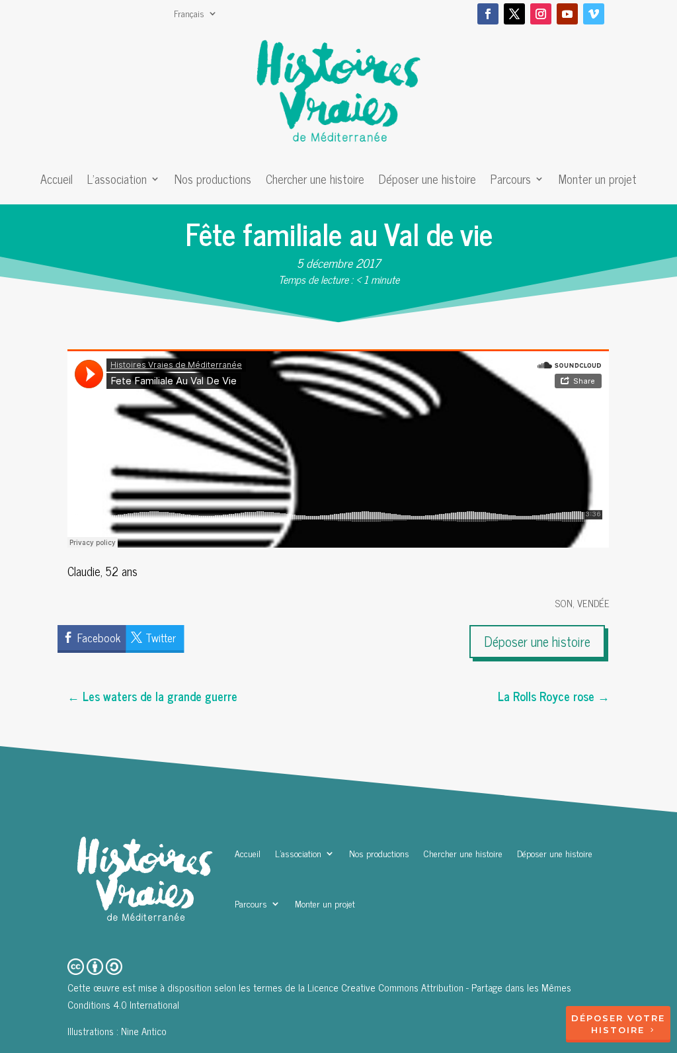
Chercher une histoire (315, 181)
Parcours (511, 181)
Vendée (593, 603)
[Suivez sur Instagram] (540, 13)
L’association (117, 181)
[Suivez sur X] (514, 13)
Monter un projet (598, 181)
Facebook (98, 637)
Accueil (56, 181)
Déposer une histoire (427, 181)
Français (189, 15)
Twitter (160, 637)
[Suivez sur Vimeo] (593, 13)
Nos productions (213, 181)
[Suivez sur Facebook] (487, 13)
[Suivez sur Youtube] (567, 13)
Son (564, 603)
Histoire (618, 1030)
